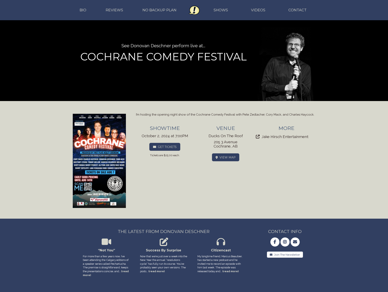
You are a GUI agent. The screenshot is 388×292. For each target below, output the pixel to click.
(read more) (156, 271)
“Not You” (106, 250)
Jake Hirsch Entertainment (285, 136)
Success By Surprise (163, 250)
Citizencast (221, 250)
